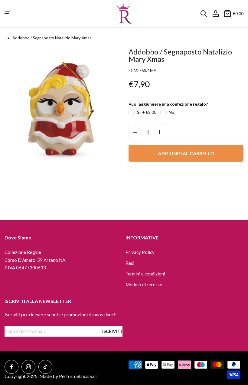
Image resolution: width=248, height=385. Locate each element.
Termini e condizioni (145, 273)
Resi (130, 263)
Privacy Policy (140, 252)
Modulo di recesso (144, 284)
